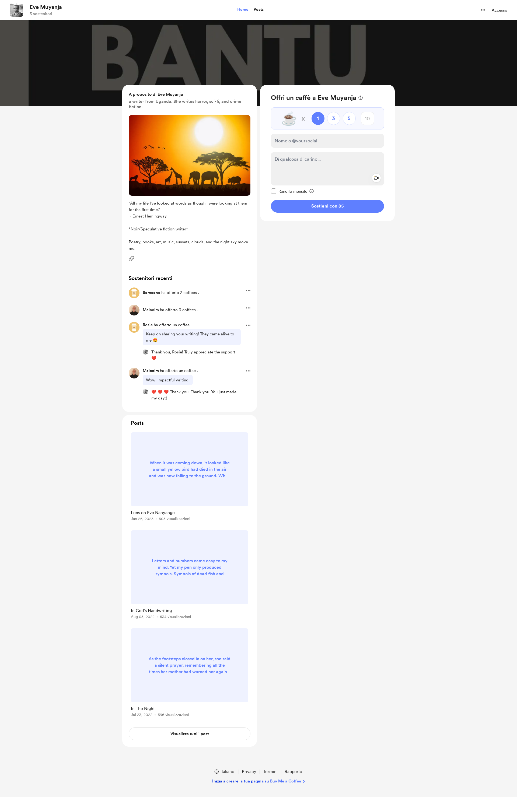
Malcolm (151, 309)
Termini (270, 771)
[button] (242, 9)
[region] (327, 153)
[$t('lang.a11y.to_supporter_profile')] (145, 352)
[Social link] (131, 258)
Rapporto (293, 771)
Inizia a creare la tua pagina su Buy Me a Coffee (256, 781)
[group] (189, 477)
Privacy (249, 771)
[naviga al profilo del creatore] (16, 10)
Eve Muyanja (46, 7)
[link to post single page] (189, 477)
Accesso (499, 10)
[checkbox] (289, 191)
